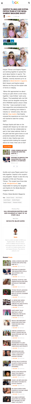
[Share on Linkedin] (12, 41)
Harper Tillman (10, 197)
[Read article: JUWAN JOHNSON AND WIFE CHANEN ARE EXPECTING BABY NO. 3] (6, 152)
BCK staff (15, 266)
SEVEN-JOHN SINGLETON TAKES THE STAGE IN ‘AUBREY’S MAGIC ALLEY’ (19, 373)
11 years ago (16, 16)
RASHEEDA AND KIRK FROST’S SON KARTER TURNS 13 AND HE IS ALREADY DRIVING (18, 353)
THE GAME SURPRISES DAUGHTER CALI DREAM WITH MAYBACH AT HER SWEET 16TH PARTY (18, 399)
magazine (18, 81)
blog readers (12, 114)
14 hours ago (22, 297)
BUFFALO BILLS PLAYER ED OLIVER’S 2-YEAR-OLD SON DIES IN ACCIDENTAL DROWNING (19, 364)
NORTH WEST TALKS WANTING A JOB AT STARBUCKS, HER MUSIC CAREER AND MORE (19, 313)
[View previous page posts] (14, 166)
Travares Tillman (17, 202)
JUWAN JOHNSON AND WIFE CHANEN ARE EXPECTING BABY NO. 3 (19, 152)
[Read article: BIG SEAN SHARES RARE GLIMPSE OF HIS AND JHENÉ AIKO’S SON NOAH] (7, 391)
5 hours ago (22, 266)
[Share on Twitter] (8, 41)
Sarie (9, 16)
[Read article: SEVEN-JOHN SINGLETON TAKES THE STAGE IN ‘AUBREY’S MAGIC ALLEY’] (7, 374)
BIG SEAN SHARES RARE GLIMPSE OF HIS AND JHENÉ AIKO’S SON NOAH (20, 390)
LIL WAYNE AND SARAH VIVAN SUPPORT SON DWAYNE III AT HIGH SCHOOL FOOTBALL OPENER (20, 302)
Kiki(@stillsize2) (12, 183)
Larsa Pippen (7, 200)
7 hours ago (22, 276)
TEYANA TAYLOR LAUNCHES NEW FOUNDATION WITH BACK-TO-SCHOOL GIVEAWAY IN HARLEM (20, 292)
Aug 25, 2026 (15, 155)
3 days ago (21, 394)
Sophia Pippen (7, 202)
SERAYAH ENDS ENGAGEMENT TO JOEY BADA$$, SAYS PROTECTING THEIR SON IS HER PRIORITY (20, 343)
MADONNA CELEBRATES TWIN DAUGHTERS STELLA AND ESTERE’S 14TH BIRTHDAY (19, 159)
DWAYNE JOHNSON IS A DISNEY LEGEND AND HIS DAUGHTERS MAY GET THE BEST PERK (19, 333)
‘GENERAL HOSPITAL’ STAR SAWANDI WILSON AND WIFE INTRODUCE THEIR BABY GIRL (20, 282)
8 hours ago (22, 286)
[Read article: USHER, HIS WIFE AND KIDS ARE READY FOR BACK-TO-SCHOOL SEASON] (7, 382)
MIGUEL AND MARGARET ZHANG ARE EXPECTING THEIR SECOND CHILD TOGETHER (19, 323)
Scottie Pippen (16, 200)
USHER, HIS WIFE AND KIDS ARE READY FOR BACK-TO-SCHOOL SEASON (19, 381)
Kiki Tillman (19, 197)
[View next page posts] (17, 166)
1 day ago (21, 307)
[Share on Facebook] (5, 41)
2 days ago (21, 338)
